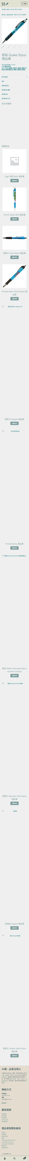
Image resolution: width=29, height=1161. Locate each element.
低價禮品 (10, 68)
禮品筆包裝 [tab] (5, 94)
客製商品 (4, 1134)
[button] (25, 21)
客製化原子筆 (10, 14)
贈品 (18, 1079)
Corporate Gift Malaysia (8, 1144)
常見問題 (4, 1117)
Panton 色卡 (5, 1119)
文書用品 (4, 1077)
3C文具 (6, 68)
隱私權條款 (5, 1121)
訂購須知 (4, 1114)
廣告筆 (8, 9)
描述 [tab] (3, 81)
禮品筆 (12, 1075)
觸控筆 (19, 69)
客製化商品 (5, 1147)
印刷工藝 (4, 1116)
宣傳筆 (7, 1075)
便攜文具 (15, 68)
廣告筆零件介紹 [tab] (6, 98)
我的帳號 (5, 1158)
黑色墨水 (23, 69)
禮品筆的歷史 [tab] (5, 85)
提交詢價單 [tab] (5, 77)
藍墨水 (15, 69)
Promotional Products (7, 1142)
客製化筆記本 (18, 1075)
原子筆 (12, 9)
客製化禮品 (13, 1079)
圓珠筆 (19, 68)
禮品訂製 (4, 1145)
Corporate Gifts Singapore (8, 1140)
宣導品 (23, 1079)
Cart (22, 1157)
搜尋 (14, 1158)
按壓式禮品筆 (8, 69)
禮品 (25, 1081)
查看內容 (14, 180)
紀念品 (3, 1132)
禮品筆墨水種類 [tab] (6, 90)
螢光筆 (20, 9)
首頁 (4, 14)
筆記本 (16, 9)
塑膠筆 (23, 68)
